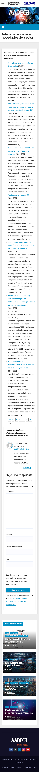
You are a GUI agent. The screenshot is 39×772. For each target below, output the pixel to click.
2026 (7, 633)
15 (17, 420)
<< (10, 420)
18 (27, 420)
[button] (31, 27)
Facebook (5, 767)
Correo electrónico (14, 547)
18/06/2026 (11, 716)
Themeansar (19, 762)
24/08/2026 (11, 645)
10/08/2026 (11, 693)
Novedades (14, 633)
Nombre (10, 534)
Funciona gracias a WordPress (12, 759)
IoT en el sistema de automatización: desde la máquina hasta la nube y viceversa (21, 364)
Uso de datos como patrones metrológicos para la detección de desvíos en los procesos (21, 245)
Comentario (11, 491)
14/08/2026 (11, 669)
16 (20, 420)
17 (24, 420)
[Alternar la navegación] (35, 26)
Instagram (19, 767)
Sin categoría (24, 683)
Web (7, 559)
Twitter (12, 767)
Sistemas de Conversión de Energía (16, 635)
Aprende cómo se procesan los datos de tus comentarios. (16, 601)
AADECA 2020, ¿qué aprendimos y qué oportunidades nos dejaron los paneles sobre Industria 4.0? (21, 107)
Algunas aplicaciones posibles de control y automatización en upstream (21, 151)
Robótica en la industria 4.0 (18, 195)
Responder (26, 468)
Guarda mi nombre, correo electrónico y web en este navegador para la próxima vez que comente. (18, 579)
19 (30, 420)
